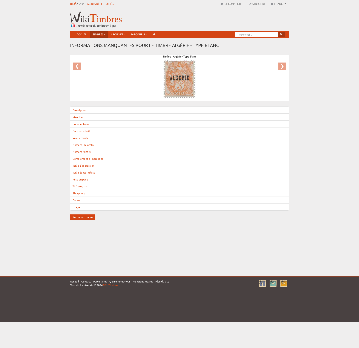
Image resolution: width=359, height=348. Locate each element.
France (279, 3)
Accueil (82, 34)
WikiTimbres (110, 285)
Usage (76, 207)
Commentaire (81, 124)
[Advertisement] (221, 19)
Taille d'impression (83, 165)
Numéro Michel (82, 151)
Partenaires (100, 281)
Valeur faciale (81, 137)
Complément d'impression (88, 158)
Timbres (98, 34)
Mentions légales (143, 281)
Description (79, 110)
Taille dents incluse (84, 172)
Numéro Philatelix (83, 144)
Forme (76, 200)
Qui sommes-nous (119, 281)
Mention (78, 117)
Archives (117, 34)
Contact (86, 281)
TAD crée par (80, 186)
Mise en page (80, 179)
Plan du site (162, 281)
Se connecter (233, 3)
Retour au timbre (83, 217)
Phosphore (79, 193)
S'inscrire (259, 3)
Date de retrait (81, 131)
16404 (81, 3)
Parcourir (138, 34)
